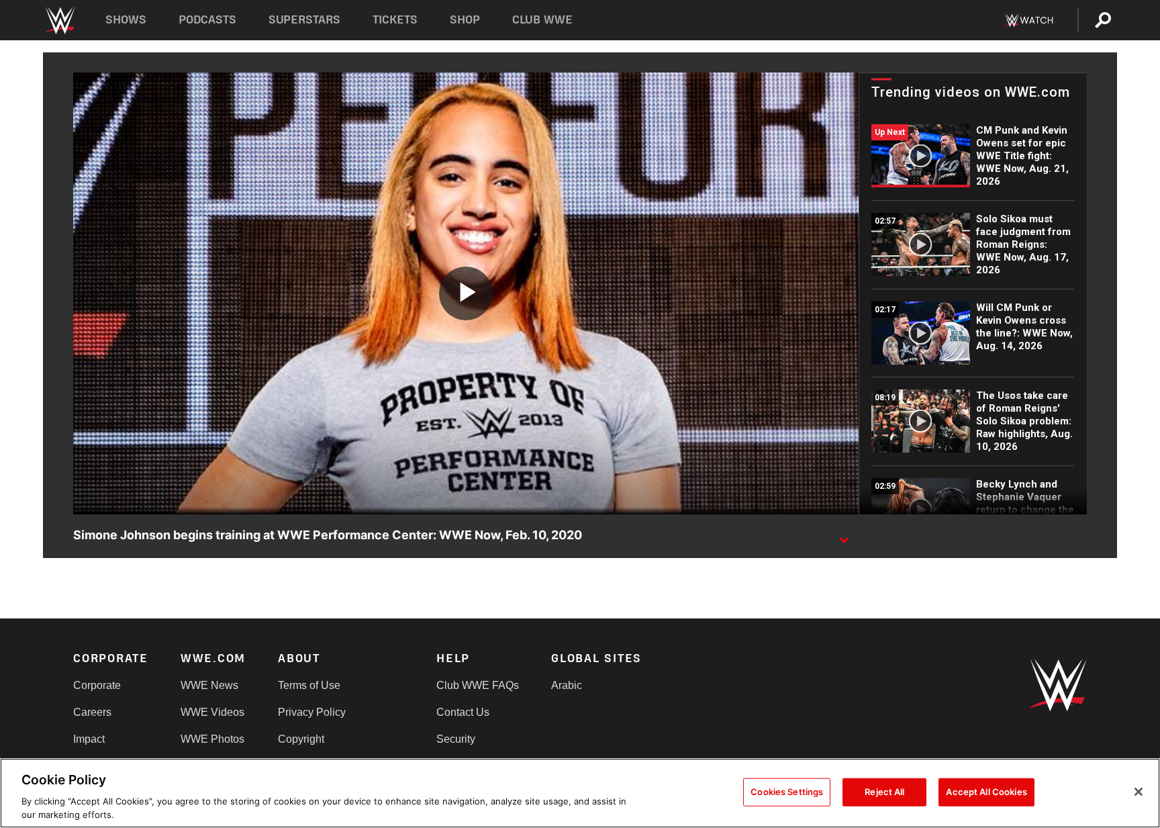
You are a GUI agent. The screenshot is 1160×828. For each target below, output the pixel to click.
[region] (580, 793)
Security (455, 739)
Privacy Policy (312, 712)
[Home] (59, 20)
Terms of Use (309, 685)
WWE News (209, 685)
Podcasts (207, 19)
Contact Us (462, 712)
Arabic (566, 685)
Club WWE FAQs (477, 685)
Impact (89, 739)
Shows (125, 19)
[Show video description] (844, 536)
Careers (92, 712)
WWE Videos (212, 712)
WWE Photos (212, 739)
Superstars (305, 19)
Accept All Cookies (986, 791)
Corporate (97, 685)
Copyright (301, 739)
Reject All (884, 791)
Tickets (395, 19)
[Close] (1138, 792)
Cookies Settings (787, 791)
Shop (465, 19)
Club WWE (542, 19)
